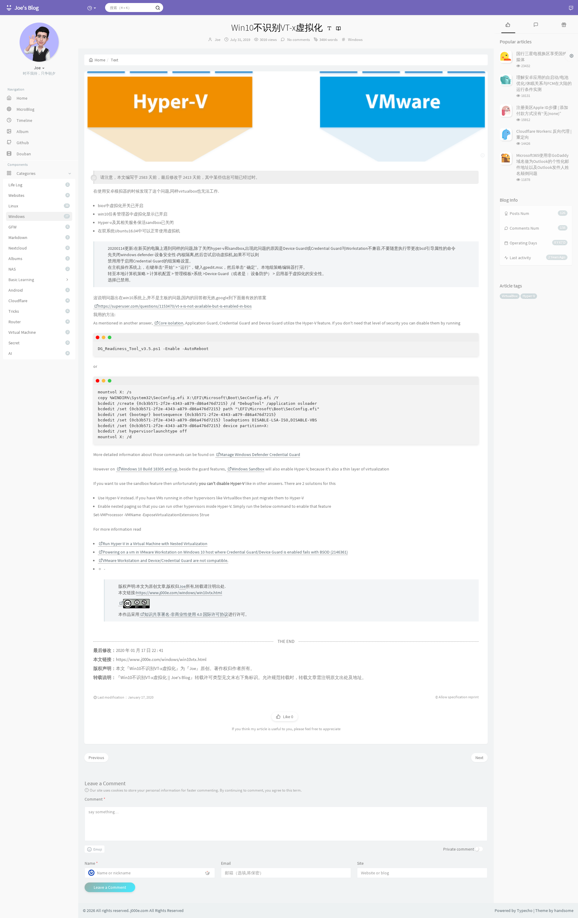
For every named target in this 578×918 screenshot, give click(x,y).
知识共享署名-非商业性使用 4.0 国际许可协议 (186, 614)
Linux (38, 206)
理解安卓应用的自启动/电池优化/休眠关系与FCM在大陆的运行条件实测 (544, 83)
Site (360, 863)
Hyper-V (529, 296)
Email (226, 863)
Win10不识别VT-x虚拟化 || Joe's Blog (155, 677)
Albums (38, 258)
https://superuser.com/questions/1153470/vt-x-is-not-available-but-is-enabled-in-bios (175, 306)
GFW (38, 227)
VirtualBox (509, 296)
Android (38, 290)
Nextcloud (38, 248)
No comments (298, 39)
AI (38, 353)
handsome (563, 910)
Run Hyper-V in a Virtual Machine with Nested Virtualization (155, 543)
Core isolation (170, 323)
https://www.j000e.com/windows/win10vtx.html (179, 592)
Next (479, 757)
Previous (96, 757)
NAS (38, 269)
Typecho (525, 910)
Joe (217, 39)
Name (91, 863)
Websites (38, 195)
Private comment (458, 849)
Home (100, 60)
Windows (38, 216)
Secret (38, 343)
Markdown (38, 237)
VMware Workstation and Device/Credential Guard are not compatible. (165, 560)
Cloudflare (38, 300)
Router (38, 321)
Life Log (38, 185)
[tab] (508, 24)
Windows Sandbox (248, 469)
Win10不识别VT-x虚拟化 (152, 668)
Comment (95, 799)
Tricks (38, 311)
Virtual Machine (38, 332)
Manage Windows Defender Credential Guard (260, 454)
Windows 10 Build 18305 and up (149, 469)
